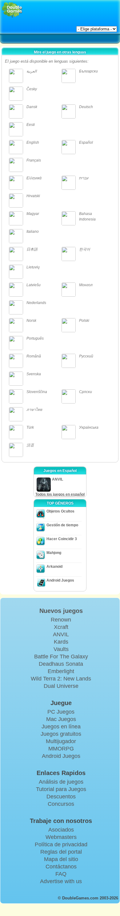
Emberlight (61, 671)
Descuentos (61, 796)
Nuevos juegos (61, 610)
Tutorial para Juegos (61, 789)
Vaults (61, 649)
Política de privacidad (61, 844)
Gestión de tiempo (62, 525)
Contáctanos (61, 866)
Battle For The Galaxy (61, 656)
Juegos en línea (61, 726)
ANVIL (61, 634)
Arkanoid (54, 566)
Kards (61, 642)
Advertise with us (61, 881)
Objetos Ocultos (60, 511)
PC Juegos (60, 712)
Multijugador (61, 741)
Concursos (61, 804)
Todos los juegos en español (60, 494)
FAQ (60, 874)
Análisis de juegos (61, 782)
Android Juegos (60, 580)
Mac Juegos (61, 719)
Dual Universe (61, 686)
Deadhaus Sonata (61, 664)
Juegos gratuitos (61, 734)
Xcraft (61, 627)
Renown (61, 620)
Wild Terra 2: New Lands (61, 679)
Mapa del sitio (61, 859)
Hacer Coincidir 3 (61, 539)
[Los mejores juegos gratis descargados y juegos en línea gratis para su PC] (12, 10)
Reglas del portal (61, 852)
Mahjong (53, 553)
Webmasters (61, 837)
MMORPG (61, 749)
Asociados (61, 830)
